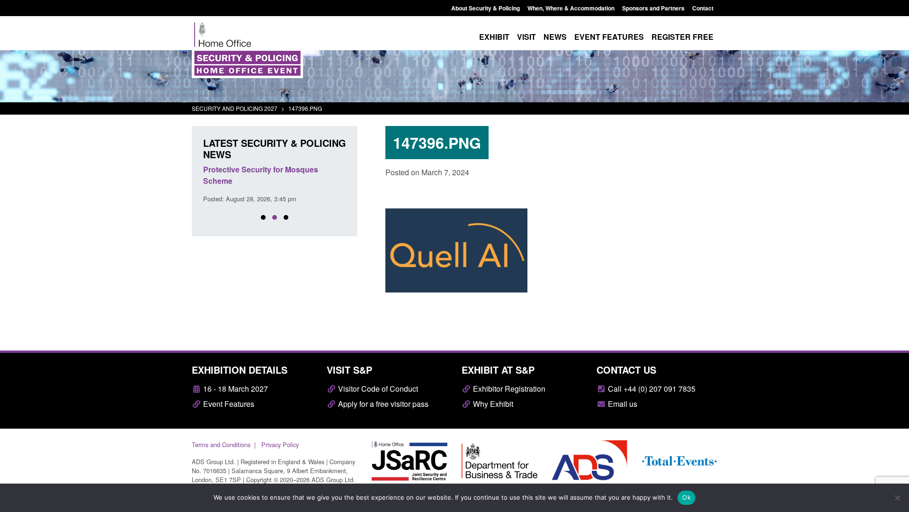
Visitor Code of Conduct (377, 388)
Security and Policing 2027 (234, 108)
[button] (263, 217)
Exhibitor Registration (508, 388)
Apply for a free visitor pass (382, 403)
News (555, 36)
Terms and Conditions (221, 444)
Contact (702, 8)
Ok (686, 497)
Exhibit (494, 36)
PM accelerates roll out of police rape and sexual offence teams (269, 175)
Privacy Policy (280, 444)
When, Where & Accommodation (571, 8)
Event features (609, 36)
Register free (682, 36)
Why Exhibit (492, 403)
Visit (526, 36)
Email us (621, 403)
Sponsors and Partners (653, 8)
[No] (897, 498)
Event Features (227, 403)
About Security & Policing (485, 8)
